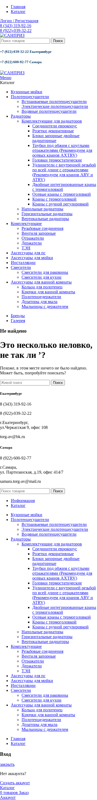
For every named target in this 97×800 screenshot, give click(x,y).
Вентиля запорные (39, 233)
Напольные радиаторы (42, 209)
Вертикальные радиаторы (45, 218)
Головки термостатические (57, 160)
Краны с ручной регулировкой (60, 204)
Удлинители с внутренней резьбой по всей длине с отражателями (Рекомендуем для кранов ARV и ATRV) (64, 172)
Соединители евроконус (54, 126)
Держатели (32, 243)
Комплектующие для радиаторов (52, 121)
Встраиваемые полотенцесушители (54, 101)
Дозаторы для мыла (39, 301)
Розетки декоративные (53, 130)
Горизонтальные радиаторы (47, 213)
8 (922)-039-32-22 (16, 30)
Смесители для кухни (41, 277)
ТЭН (26, 248)
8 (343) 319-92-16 (15, 25)
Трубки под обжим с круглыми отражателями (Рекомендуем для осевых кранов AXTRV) (62, 150)
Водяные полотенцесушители (49, 111)
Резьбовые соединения (42, 228)
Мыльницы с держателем (45, 306)
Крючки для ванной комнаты (48, 292)
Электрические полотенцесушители (55, 106)
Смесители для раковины (45, 272)
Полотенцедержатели (41, 296)
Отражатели (33, 238)
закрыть (7, 764)
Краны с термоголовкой (54, 199)
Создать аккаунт (15, 782)
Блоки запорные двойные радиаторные (55, 138)
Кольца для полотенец (42, 287)
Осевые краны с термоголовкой (61, 194)
